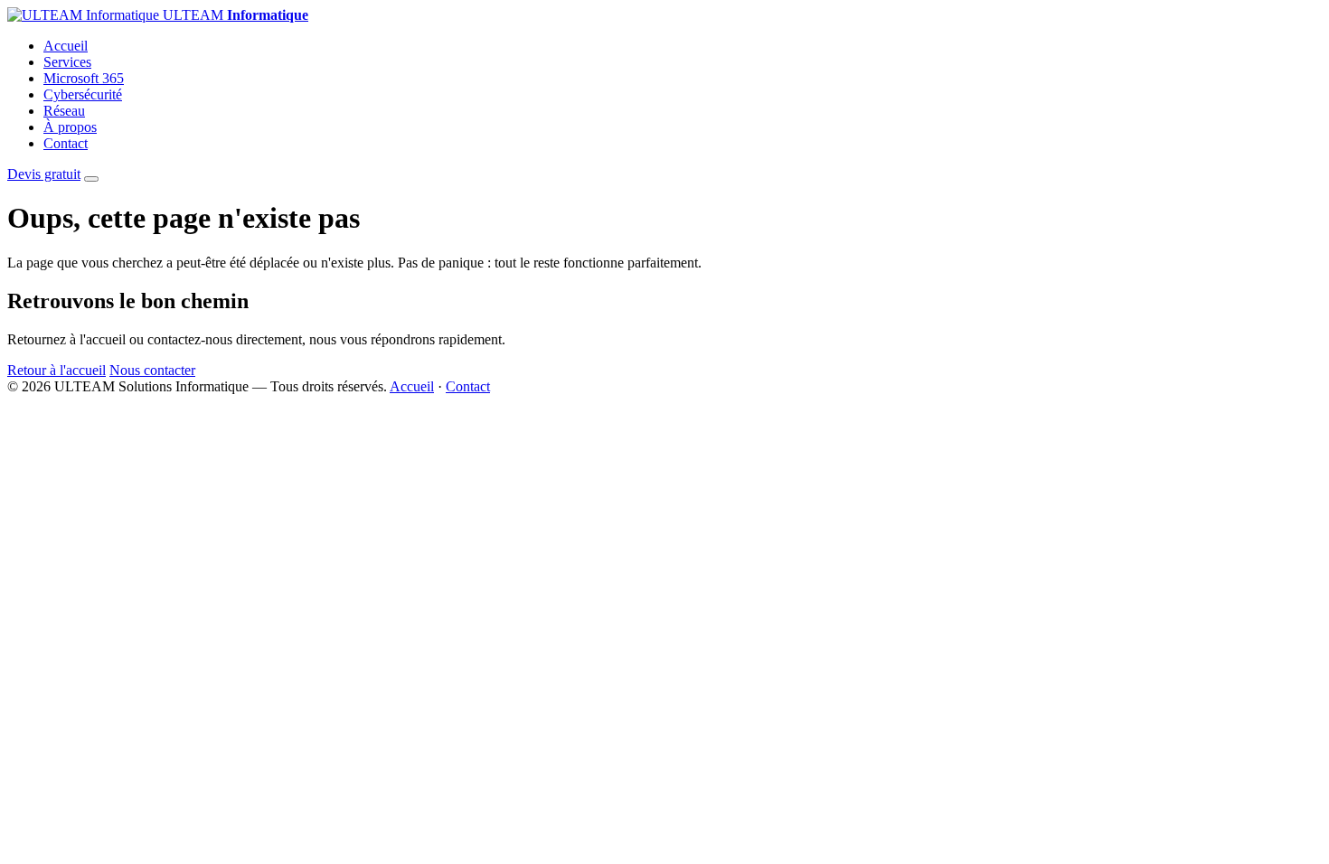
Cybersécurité (82, 94)
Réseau (64, 110)
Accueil (65, 45)
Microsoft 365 (83, 78)
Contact (65, 143)
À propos (70, 127)
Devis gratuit (43, 174)
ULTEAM (233, 15)
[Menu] (91, 179)
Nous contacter (152, 370)
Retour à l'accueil (56, 370)
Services (67, 62)
